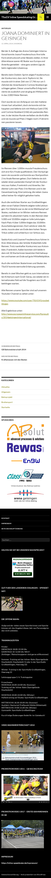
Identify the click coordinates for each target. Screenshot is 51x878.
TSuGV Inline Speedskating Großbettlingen (19, 17)
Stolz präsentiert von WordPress (33, 874)
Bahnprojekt (6, 397)
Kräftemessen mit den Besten (14, 358)
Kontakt (5, 518)
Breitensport (7, 402)
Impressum (6, 523)
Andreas (18, 43)
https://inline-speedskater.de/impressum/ (19, 863)
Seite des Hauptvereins (12, 529)
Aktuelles (6, 28)
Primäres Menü (47, 17)
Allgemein (5, 392)
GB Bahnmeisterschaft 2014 (13, 348)
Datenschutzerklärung (10, 874)
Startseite (5, 407)
